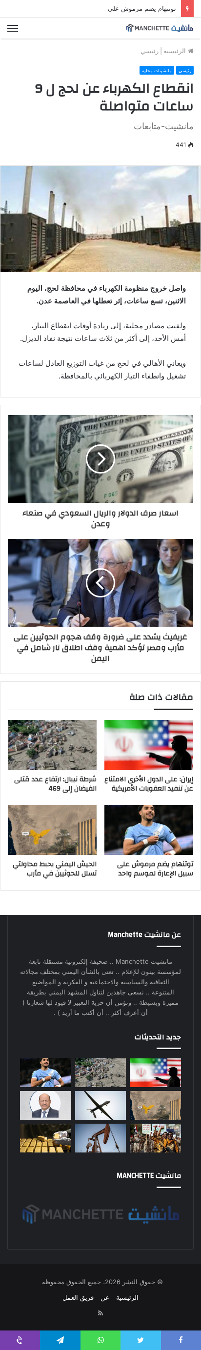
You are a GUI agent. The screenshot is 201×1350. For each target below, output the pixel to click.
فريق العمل (78, 1297)
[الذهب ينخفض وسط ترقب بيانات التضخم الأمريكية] (45, 1138)
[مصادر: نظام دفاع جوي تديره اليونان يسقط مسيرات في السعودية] (100, 1105)
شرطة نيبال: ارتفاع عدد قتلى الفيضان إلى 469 (55, 784)
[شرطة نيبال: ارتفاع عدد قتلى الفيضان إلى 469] (52, 745)
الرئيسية (175, 51)
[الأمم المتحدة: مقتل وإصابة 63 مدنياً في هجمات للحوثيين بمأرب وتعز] (155, 1138)
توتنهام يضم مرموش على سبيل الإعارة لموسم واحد (106, 8)
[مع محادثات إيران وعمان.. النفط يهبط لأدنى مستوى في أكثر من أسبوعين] (100, 1138)
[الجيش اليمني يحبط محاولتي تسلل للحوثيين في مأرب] (52, 830)
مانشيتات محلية (157, 70)
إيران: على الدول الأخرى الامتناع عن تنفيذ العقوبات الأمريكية (148, 784)
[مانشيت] (159, 28)
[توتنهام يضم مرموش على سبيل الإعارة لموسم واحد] (148, 830)
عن (104, 1297)
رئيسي (150, 51)
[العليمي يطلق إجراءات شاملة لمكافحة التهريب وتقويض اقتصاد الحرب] (45, 1105)
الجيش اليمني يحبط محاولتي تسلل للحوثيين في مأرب (55, 869)
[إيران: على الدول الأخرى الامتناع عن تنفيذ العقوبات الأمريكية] (148, 745)
